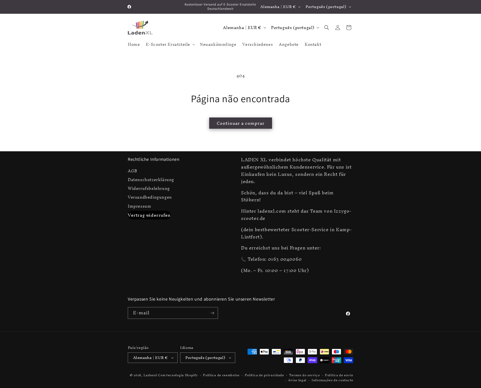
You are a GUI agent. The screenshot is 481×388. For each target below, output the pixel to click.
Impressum (139, 206)
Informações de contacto (332, 380)
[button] (170, 44)
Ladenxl (150, 375)
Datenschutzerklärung (151, 179)
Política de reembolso (221, 375)
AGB (132, 171)
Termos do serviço (304, 375)
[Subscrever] (212, 313)
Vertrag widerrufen (149, 215)
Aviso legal (297, 380)
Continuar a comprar (241, 123)
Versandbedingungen (150, 197)
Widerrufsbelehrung (149, 188)
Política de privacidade (264, 375)
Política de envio (339, 375)
